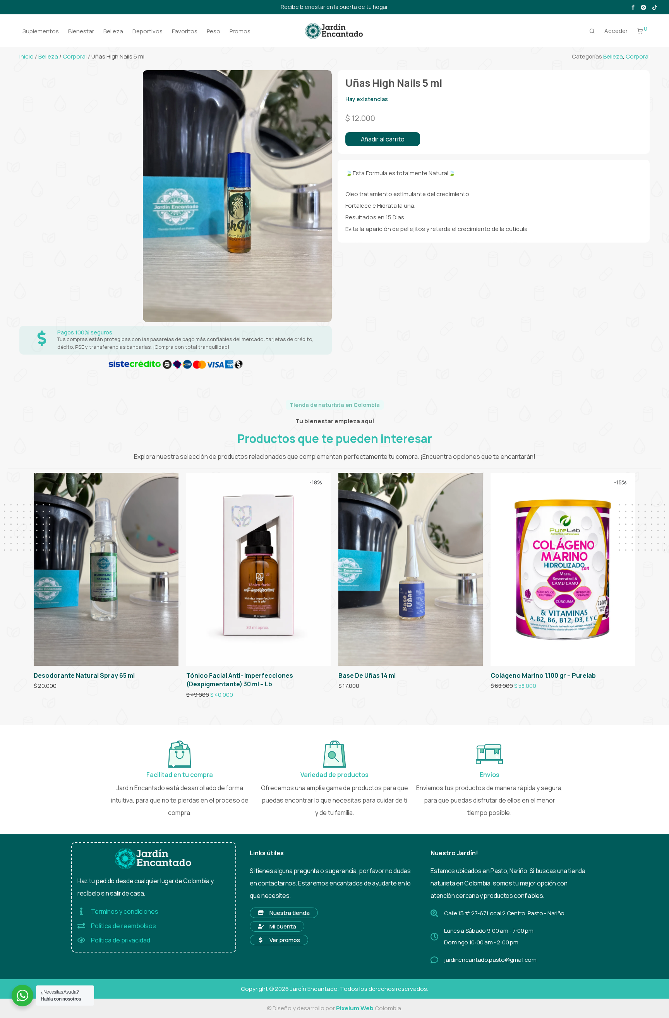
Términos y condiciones (124, 911)
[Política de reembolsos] (81, 926)
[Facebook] (633, 6)
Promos (240, 31)
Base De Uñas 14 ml (367, 675)
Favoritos (184, 31)
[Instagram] (643, 6)
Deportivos (147, 31)
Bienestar (81, 31)
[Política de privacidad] (81, 940)
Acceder (616, 31)
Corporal (75, 56)
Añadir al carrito (383, 139)
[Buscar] (592, 31)
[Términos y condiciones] (81, 911)
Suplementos (40, 31)
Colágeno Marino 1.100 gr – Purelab (543, 675)
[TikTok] (654, 6)
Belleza (113, 31)
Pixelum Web (355, 1008)
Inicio (26, 56)
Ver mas (41, 686)
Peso (213, 31)
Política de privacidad (120, 940)
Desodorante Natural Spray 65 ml (84, 675)
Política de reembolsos (123, 926)
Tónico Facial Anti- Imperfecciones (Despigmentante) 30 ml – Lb (239, 679)
